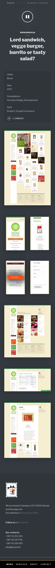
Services (22, 564)
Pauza (11, 3)
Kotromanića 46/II (29, 513)
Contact (46, 564)
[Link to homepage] (27, 17)
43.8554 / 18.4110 (37, 3)
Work (9, 564)
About (34, 564)
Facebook (23, 522)
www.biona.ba (27, 32)
